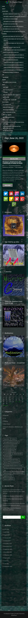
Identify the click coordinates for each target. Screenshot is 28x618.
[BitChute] (22, 199)
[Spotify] (5, 199)
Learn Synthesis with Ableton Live (11, 47)
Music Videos (5, 102)
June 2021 (6, 563)
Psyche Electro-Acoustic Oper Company (11, 459)
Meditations (6, 97)
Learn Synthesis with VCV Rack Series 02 (13, 65)
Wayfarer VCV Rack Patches (9, 82)
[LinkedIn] (22, 193)
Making (4, 79)
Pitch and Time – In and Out (9, 99)
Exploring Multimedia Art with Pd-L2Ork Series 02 (14, 44)
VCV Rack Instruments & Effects (11, 72)
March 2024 (7, 535)
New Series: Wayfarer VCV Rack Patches (13, 496)
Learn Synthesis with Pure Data (11, 52)
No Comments (19, 167)
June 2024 (6, 529)
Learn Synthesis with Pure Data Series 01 (14, 55)
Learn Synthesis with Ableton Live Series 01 (14, 50)
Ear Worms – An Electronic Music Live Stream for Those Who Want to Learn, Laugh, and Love (14, 491)
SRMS (3, 119)
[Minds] (11, 199)
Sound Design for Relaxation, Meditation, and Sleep (13, 123)
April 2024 (6, 532)
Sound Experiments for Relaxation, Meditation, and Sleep (12, 127)
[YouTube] (11, 193)
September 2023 (8, 549)
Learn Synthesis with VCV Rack (10, 60)
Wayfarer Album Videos (8, 117)
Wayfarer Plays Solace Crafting (11, 29)
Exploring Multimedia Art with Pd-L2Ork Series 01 (14, 39)
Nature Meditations (8, 130)
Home (3, 6)
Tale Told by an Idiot (8, 89)
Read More (7, 185)
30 (10, 403)
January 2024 (7, 540)
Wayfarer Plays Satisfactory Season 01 (13, 26)
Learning (4, 33)
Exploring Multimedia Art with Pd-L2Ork (13, 36)
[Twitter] (5, 193)
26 (19, 401)
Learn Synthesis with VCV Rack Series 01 (13, 62)
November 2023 (8, 546)
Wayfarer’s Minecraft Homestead (11, 14)
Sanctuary (5, 87)
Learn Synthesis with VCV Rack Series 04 (13, 70)
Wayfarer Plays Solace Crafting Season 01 (14, 31)
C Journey (5, 92)
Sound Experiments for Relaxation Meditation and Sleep (13, 469)
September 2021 (8, 555)
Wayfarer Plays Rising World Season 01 (13, 21)
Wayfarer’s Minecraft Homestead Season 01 (15, 16)
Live (3, 74)
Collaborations (7, 104)
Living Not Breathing (8, 107)
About (3, 8)
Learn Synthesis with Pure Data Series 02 (14, 57)
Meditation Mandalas (8, 109)
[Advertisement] (14, 586)
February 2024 (7, 538)
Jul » (7, 405)
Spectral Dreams (7, 114)
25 (16, 401)
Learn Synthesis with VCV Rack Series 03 (13, 67)
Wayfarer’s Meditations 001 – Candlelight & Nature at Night (12, 162)
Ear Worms (5, 77)
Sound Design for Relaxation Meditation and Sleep (13, 465)
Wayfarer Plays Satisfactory (10, 24)
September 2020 (8, 566)
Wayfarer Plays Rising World (10, 19)
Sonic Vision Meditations (9, 112)
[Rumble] (14, 204)
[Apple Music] (17, 193)
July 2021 (6, 560)
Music (3, 84)
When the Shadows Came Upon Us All (12, 94)
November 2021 (8, 552)
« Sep (4, 405)
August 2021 (7, 558)
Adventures (5, 11)
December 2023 (8, 543)
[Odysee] (17, 199)
